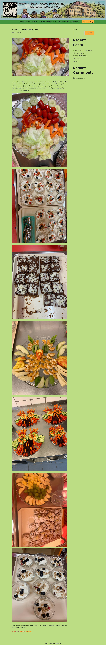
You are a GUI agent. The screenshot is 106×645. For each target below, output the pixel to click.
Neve (46, 643)
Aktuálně (21, 22)
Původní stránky (88, 22)
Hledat (75, 29)
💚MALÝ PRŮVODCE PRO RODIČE (82, 50)
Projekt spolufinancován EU (70, 22)
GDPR (59, 22)
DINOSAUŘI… (76, 59)
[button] (79, 21)
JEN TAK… (76, 61)
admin (14, 32)
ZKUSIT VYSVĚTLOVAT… (79, 56)
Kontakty (42, 22)
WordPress (57, 643)
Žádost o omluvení (51, 22)
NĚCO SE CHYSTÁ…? (79, 53)
